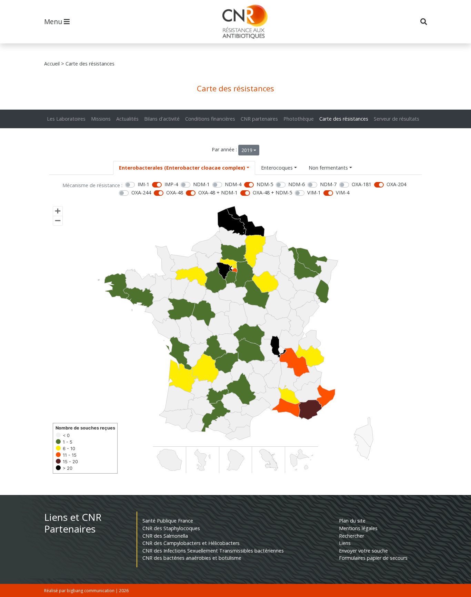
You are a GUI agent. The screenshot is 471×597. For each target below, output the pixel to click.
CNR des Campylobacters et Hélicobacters (191, 543)
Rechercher (351, 536)
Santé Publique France (167, 520)
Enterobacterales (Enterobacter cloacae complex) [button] (182, 167)
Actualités (127, 118)
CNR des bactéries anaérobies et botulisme (191, 558)
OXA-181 (361, 184)
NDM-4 (233, 184)
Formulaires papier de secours (373, 558)
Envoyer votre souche (363, 550)
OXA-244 (141, 192)
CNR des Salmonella (165, 536)
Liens (345, 543)
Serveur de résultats (396, 118)
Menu (54, 21)
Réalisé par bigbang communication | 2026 (86, 591)
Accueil (52, 63)
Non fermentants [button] (328, 167)
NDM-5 (265, 184)
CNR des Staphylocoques (171, 528)
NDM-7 (328, 184)
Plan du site (352, 520)
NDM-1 (201, 184)
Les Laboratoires (66, 118)
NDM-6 (296, 184)
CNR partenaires (259, 118)
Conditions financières (210, 118)
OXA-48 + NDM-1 (218, 192)
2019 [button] (246, 150)
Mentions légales (358, 528)
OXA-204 (396, 184)
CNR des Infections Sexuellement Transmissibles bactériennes (213, 550)
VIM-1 (314, 192)
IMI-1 (143, 184)
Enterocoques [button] (277, 167)
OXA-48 (174, 192)
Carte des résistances (343, 118)
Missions (101, 118)
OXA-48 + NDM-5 (272, 192)
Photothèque (298, 118)
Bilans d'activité (162, 118)
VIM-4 (342, 192)
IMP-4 (171, 184)
